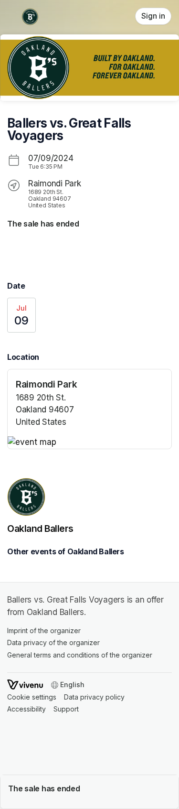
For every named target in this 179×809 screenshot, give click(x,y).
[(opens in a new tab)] (89, 442)
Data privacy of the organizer (53, 642)
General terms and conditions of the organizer (79, 655)
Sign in (153, 16)
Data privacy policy (94, 697)
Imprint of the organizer (44, 630)
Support (66, 709)
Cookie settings (31, 697)
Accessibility (26, 709)
